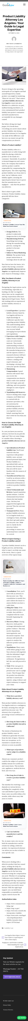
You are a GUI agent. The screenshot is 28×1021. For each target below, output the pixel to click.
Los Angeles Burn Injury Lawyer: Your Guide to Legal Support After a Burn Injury (15, 937)
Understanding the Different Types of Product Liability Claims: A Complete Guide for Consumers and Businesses (14, 583)
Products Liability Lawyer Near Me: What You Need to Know (14, 225)
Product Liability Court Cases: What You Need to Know (12, 825)
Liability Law (8, 928)
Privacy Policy (7, 1005)
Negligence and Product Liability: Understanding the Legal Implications (12, 945)
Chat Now (23, 1017)
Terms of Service (8, 1010)
